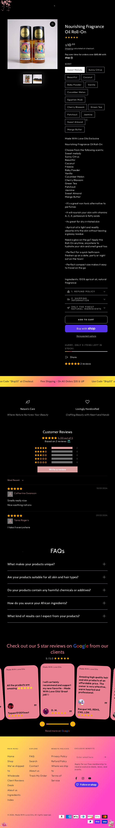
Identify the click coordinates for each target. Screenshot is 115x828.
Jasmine (89, 115)
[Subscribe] (106, 757)
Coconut (89, 78)
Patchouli (73, 115)
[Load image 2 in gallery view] (37, 79)
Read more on (57, 730)
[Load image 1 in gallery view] (27, 79)
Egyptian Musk (75, 100)
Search (33, 761)
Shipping (69, 48)
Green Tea (97, 108)
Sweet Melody (74, 70)
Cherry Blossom (75, 108)
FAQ (31, 756)
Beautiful (73, 78)
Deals (10, 785)
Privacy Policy (59, 756)
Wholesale (13, 775)
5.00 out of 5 (65, 437)
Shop (10, 761)
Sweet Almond (75, 123)
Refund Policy (59, 761)
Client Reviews (15, 780)
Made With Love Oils (24, 815)
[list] (57, 408)
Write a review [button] (57, 469)
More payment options (86, 336)
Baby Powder (74, 85)
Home (10, 756)
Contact (34, 765)
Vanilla (93, 85)
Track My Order (38, 775)
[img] (14, 488)
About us (12, 790)
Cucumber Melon (76, 93)
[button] (72, 363)
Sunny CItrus (95, 70)
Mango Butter (74, 130)
